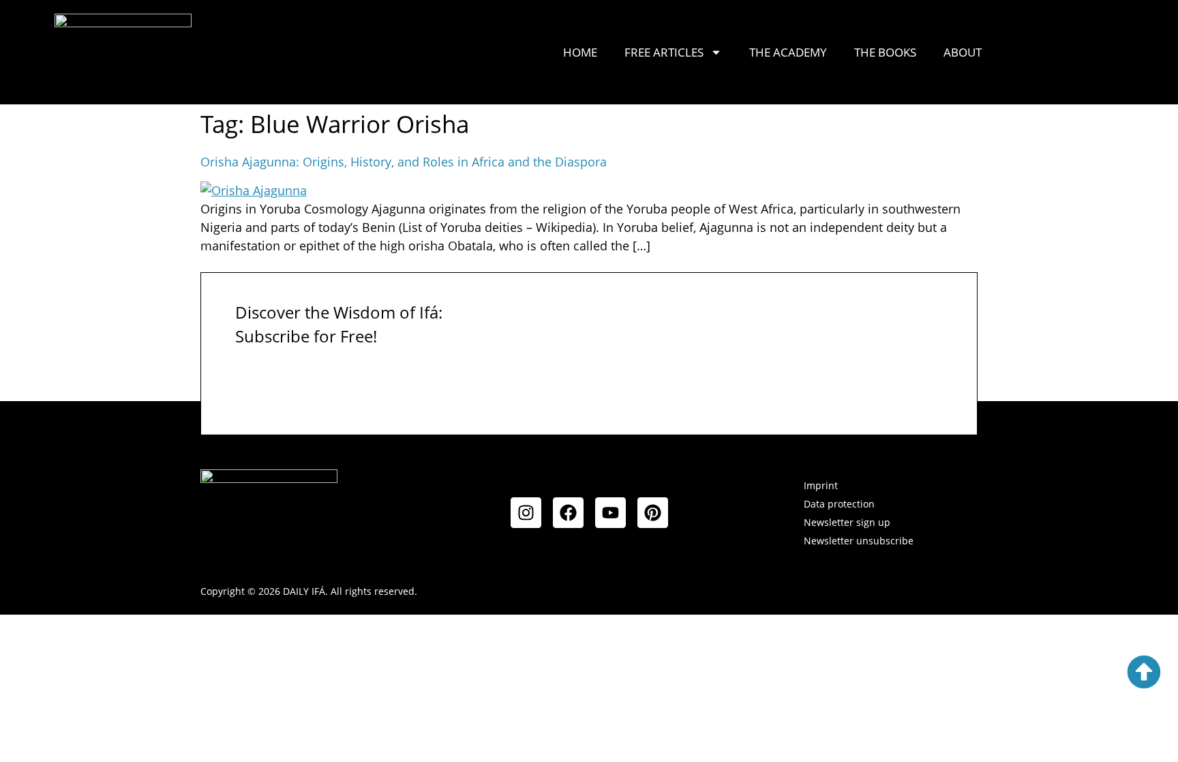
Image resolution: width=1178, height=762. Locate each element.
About (962, 52)
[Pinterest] (652, 512)
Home (580, 52)
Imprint (821, 485)
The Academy (788, 52)
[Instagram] (526, 512)
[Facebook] (568, 512)
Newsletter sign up (847, 522)
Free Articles (664, 52)
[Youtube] (610, 512)
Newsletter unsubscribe (858, 540)
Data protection (839, 503)
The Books (885, 52)
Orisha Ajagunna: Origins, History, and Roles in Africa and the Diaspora (403, 161)
